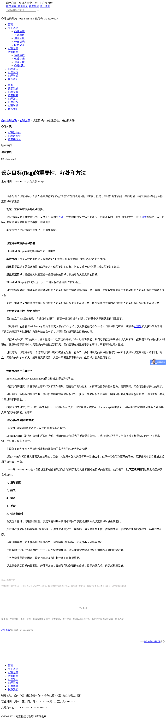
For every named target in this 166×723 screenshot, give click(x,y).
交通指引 (19, 65)
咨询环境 (19, 38)
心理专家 (13, 48)
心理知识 (13, 68)
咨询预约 (34, 6)
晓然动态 (19, 45)
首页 (10, 24)
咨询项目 (19, 34)
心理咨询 (5, 630)
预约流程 (19, 55)
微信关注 (11, 6)
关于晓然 (45, 6)
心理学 (138, 326)
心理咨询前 (14, 132)
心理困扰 (13, 72)
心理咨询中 (14, 136)
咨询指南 (13, 51)
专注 (61, 217)
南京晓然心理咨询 (152, 641)
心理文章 (25, 120)
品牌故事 (19, 31)
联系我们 (13, 79)
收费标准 (19, 58)
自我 (144, 217)
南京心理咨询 (9, 120)
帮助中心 (23, 6)
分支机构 (19, 41)
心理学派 (13, 75)
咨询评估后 (14, 139)
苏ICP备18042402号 (12, 719)
